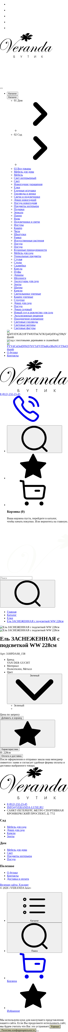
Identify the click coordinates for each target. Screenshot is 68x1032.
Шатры (18, 287)
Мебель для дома (24, 171)
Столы (18, 262)
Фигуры (19, 224)
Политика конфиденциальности (18, 1030)
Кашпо (18, 228)
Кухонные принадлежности (30, 249)
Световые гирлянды (26, 321)
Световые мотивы (25, 324)
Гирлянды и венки (25, 193)
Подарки (19, 209)
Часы (17, 231)
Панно (18, 215)
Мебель (18, 174)
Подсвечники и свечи (27, 221)
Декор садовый (23, 309)
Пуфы (17, 271)
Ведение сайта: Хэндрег (14, 884)
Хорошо (55, 1026)
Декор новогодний (25, 199)
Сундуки (19, 299)
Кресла (18, 268)
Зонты (17, 284)
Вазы (17, 218)
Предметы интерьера (26, 206)
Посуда (18, 243)
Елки (17, 187)
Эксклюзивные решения (28, 315)
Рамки (17, 237)
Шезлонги (20, 278)
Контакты (13, 355)
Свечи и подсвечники (27, 196)
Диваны (19, 274)
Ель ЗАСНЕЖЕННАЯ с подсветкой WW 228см (35, 621)
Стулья (18, 259)
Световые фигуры (25, 328)
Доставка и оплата (18, 878)
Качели (18, 290)
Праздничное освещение (28, 318)
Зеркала (18, 212)
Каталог (12, 93)
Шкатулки (20, 234)
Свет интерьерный (25, 178)
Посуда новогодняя (25, 203)
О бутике (12, 352)
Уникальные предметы (27, 256)
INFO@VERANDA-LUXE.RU (25, 807)
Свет (17, 181)
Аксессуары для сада (26, 281)
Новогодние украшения (28, 184)
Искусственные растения (29, 240)
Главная (11, 611)
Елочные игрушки (25, 190)
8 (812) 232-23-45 (17, 804)
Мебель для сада (23, 253)
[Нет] (37, 1030)
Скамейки (20, 265)
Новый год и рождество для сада (33, 312)
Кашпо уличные (23, 296)
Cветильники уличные (27, 293)
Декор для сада (23, 303)
